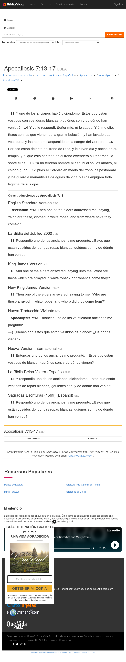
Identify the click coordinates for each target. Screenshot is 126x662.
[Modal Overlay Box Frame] (29, 563)
